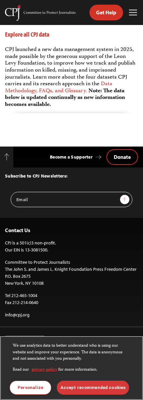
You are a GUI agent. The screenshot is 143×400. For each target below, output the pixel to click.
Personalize (30, 387)
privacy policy (44, 369)
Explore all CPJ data (27, 34)
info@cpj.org (17, 315)
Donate (122, 157)
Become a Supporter (71, 157)
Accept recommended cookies (93, 387)
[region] (71, 368)
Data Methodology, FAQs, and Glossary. (58, 87)
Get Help (106, 12)
